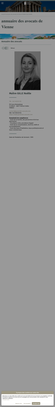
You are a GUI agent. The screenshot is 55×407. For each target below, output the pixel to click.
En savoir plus (5, 399)
